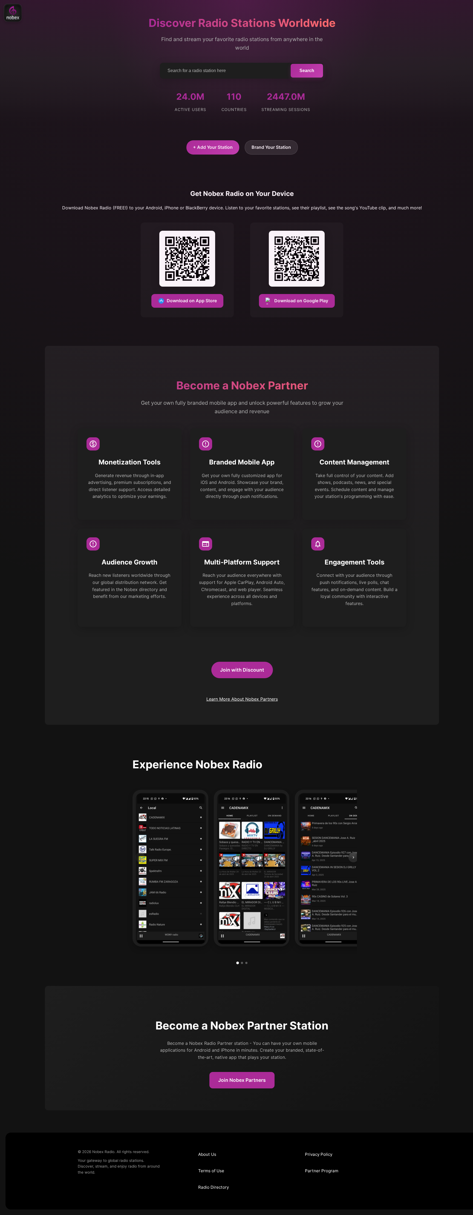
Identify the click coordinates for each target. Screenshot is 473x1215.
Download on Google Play (301, 300)
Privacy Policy (318, 1154)
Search (306, 70)
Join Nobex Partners (242, 1080)
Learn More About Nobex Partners (242, 699)
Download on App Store (192, 300)
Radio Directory (213, 1187)
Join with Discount (242, 670)
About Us (207, 1154)
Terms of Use (211, 1170)
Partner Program (321, 1170)
